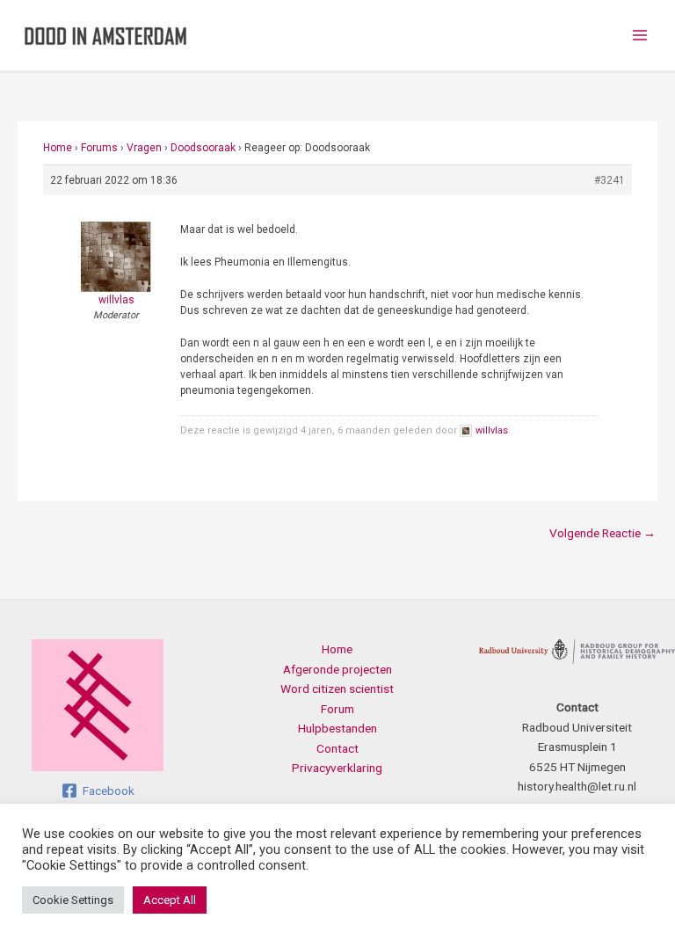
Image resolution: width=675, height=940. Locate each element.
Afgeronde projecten (337, 669)
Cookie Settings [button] (73, 900)
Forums (99, 148)
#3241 (609, 180)
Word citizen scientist (337, 688)
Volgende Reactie (602, 533)
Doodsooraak (203, 148)
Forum (337, 709)
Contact (337, 748)
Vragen (144, 148)
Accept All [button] (169, 900)
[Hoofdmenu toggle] (640, 36)
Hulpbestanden (337, 728)
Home (57, 148)
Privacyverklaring (337, 768)
